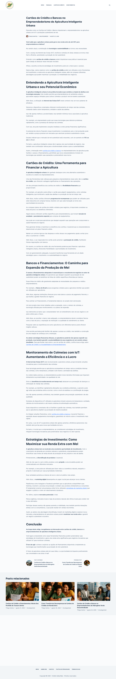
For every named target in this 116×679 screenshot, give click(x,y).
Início (42, 5)
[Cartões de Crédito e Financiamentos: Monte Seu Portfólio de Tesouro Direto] (22, 591)
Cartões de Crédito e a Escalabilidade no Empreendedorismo (46, 344)
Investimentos (70, 5)
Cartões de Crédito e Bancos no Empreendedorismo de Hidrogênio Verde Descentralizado (91, 605)
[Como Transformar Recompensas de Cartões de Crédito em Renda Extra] (58, 591)
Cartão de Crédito (59, 5)
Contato (51, 669)
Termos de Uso (76, 669)
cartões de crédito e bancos (52, 150)
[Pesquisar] (109, 5)
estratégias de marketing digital (76, 488)
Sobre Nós (44, 669)
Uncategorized (43, 36)
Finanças (49, 5)
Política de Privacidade (63, 669)
